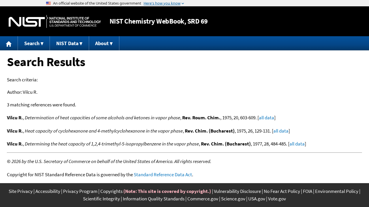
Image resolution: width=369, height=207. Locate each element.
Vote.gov (277, 198)
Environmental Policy (336, 191)
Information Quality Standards (153, 198)
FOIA (307, 191)
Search (31, 43)
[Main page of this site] (9, 43)
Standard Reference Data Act (163, 174)
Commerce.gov (202, 198)
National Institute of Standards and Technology (55, 21)
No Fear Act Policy (282, 191)
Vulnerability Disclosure (237, 191)
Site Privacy (21, 191)
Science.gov (233, 198)
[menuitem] (9, 43)
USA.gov (256, 198)
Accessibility (47, 191)
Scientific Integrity (101, 198)
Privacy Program (80, 191)
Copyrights (111, 191)
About (102, 43)
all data (266, 117)
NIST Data (67, 43)
